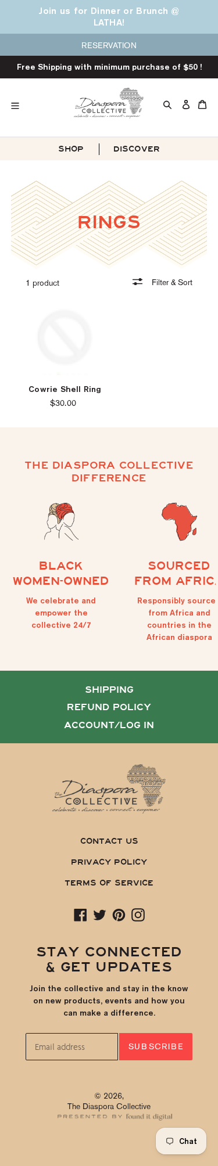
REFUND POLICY (109, 707)
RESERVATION (109, 45)
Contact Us (109, 841)
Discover (136, 149)
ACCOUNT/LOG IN (109, 725)
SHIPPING (109, 690)
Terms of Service (109, 883)
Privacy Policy (109, 862)
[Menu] (35, 103)
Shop (71, 149)
